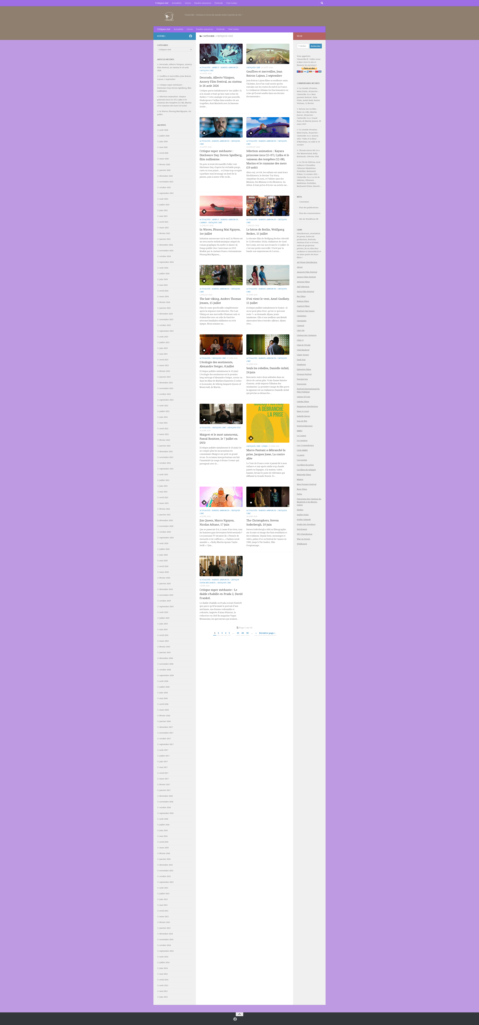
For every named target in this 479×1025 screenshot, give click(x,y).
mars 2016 (164, 848)
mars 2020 (164, 572)
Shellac (300, 510)
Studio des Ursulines (306, 524)
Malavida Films (304, 474)
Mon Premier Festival (306, 484)
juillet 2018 (164, 687)
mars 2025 (164, 228)
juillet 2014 (164, 962)
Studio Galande (304, 519)
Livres (188, 3)
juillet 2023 (164, 342)
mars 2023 (164, 365)
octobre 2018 (165, 670)
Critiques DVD (234, 428)
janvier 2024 (165, 308)
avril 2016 (163, 842)
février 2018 (164, 715)
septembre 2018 (166, 675)
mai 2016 (163, 836)
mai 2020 (163, 560)
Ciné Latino (231, 3)
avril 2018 (163, 704)
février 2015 (164, 922)
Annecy (215, 68)
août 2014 (163, 957)
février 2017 (164, 784)
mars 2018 (164, 710)
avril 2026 (163, 153)
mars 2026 (164, 159)
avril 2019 (163, 635)
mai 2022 (163, 423)
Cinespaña (301, 321)
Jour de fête (302, 421)
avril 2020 (163, 566)
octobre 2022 (165, 394)
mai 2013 (163, 991)
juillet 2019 (164, 618)
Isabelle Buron (303, 416)
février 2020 (164, 578)
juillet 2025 (164, 205)
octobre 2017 (165, 738)
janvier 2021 (165, 515)
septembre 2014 (166, 951)
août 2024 (163, 268)
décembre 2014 (166, 934)
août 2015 (163, 888)
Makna (300, 479)
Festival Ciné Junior (306, 311)
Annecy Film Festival (306, 277)
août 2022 (163, 405)
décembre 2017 (166, 727)
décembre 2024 (166, 245)
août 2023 (163, 337)
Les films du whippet (306, 470)
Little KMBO (302, 450)
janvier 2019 (165, 652)
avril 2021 (163, 497)
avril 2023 (163, 360)
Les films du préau (305, 465)
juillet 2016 (164, 825)
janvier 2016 (165, 859)
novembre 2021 (166, 457)
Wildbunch (302, 544)
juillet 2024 (164, 273)
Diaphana (301, 364)
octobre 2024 (165, 256)
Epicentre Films (304, 369)
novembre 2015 (166, 870)
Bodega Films (303, 301)
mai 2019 (163, 629)
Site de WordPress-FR (308, 219)
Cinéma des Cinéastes (306, 335)
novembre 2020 (166, 526)
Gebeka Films (303, 401)
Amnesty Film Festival (307, 272)
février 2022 (164, 440)
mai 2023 (163, 354)
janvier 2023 (165, 377)
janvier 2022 (165, 446)
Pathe (299, 494)
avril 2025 (163, 222)
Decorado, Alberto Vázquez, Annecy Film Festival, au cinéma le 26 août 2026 (221, 81)
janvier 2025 (165, 239)
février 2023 (164, 371)
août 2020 (163, 543)
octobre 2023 (165, 325)
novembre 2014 (166, 939)
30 (247, 633)
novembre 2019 (166, 595)
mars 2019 (164, 641)
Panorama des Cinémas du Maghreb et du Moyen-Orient (309, 502)
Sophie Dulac (303, 515)
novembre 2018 (166, 664)
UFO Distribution (304, 534)
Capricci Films (303, 306)
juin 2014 (163, 968)
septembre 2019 (166, 606)
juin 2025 (163, 210)
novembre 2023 (166, 319)
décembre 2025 (166, 176)
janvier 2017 (165, 790)
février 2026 (164, 164)
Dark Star (301, 360)
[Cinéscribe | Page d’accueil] (169, 16)
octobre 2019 (165, 601)
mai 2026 (163, 147)
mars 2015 (164, 916)
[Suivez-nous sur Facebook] (190, 36)
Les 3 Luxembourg (305, 445)
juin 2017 (163, 761)
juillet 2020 (164, 549)
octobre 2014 (165, 945)
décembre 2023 (166, 314)
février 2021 (164, 509)
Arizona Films (303, 282)
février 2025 (164, 233)
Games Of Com (303, 397)
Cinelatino (301, 316)
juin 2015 (163, 899)
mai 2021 (163, 492)
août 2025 (163, 199)
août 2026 (163, 130)
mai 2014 (163, 974)
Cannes (203, 223)
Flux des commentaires (309, 213)
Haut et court (303, 411)
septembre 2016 (166, 813)
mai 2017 (163, 767)
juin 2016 (163, 830)
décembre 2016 (166, 796)
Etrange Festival (304, 374)
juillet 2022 (164, 411)
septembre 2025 (166, 193)
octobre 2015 (165, 876)
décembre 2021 (166, 451)
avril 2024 (163, 291)
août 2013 (163, 985)
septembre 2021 (166, 469)
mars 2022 (164, 434)
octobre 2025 (165, 187)
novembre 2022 (166, 388)
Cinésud (300, 325)
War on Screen (303, 539)
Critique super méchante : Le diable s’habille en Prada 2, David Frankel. (221, 594)
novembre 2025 (166, 182)
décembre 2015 (166, 865)
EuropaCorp (302, 379)
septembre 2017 (166, 744)
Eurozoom (301, 384)
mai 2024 (163, 285)
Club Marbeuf (303, 350)
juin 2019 (163, 624)
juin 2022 (163, 417)
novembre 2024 (166, 250)
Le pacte (300, 455)
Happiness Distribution (307, 406)
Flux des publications (308, 207)
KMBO (299, 431)
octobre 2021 (165, 463)
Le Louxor (301, 436)
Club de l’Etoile (303, 345)
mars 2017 (164, 779)
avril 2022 (163, 428)
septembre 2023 (166, 331)
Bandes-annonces (202, 3)
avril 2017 (163, 773)
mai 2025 (163, 216)
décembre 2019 (166, 589)
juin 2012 (163, 997)
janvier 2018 (165, 721)
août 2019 (163, 612)
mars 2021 (164, 503)
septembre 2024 (166, 262)
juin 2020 (163, 555)
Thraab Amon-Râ (307, 150)
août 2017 (163, 750)
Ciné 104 (300, 330)
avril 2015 (163, 911)
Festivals (219, 3)
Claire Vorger (303, 355)
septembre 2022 (166, 400)
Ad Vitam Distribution (307, 262)
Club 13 (300, 340)
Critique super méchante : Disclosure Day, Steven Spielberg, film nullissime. (221, 155)
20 (242, 633)
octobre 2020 (165, 532)
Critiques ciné (161, 3)
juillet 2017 (164, 756)
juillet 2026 (164, 136)
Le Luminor (302, 440)
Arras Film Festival (305, 291)
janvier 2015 (165, 928)
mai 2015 (163, 905)
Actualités (176, 3)
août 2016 (163, 819)
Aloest (300, 267)
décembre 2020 (166, 520)
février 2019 (164, 647)
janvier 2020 (165, 583)
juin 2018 (163, 693)
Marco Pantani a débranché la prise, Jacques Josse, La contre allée (265, 454)
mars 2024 (164, 296)
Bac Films (301, 296)
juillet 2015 (164, 893)
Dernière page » (267, 633)
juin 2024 (163, 279)
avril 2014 (163, 980)
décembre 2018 (166, 658)
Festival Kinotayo (305, 426)
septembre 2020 (166, 538)
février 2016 (164, 853)
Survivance (302, 529)
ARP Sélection (303, 287)
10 (238, 633)
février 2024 (164, 302)
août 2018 (163, 681)
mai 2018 (163, 698)
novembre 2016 (166, 802)
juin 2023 (163, 348)
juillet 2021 (164, 480)
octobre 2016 (165, 807)
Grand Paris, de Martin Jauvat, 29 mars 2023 (309, 121)
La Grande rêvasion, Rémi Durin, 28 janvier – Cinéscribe (308, 91)
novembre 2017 (166, 733)
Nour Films (302, 489)
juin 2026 (163, 141)
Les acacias (302, 460)
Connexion (304, 202)
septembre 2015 (166, 882)
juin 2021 (163, 486)
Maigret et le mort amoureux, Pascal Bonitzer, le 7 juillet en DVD (219, 438)
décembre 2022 (166, 383)
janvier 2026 (165, 170)
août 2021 (163, 474)
